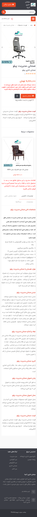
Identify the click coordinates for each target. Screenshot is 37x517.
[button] (35, 74)
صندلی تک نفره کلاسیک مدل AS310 (18, 170)
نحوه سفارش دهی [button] (10, 196)
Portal (13, 512)
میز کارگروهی (13, 463)
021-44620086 (6, 19)
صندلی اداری (13, 466)
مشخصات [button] (29, 202)
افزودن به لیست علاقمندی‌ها (23, 100)
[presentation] (35, 47)
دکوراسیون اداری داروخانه (28, 456)
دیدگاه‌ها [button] (18, 202)
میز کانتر (14, 469)
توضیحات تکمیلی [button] (27, 196)
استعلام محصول (27, 96)
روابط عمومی (32, 459)
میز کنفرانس (13, 459)
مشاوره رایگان (8, 5)
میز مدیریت (13, 456)
